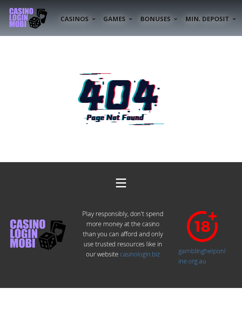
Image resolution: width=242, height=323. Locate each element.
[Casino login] (27, 18)
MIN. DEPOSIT (207, 19)
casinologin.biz (140, 254)
